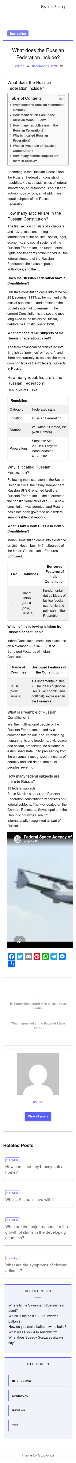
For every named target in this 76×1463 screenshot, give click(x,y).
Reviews (18, 1410)
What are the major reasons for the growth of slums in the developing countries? (36, 1231)
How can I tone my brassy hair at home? (35, 1169)
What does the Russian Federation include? (38, 107)
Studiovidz (46, 1455)
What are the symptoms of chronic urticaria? (36, 1267)
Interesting (18, 33)
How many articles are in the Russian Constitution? (34, 117)
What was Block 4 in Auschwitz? (32, 1332)
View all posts (38, 1116)
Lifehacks (20, 1396)
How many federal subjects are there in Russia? (35, 158)
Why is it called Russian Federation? (30, 138)
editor (19, 66)
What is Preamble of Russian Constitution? (34, 148)
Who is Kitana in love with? (29, 1199)
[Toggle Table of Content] (59, 98)
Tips (15, 1425)
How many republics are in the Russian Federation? (35, 128)
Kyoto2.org (53, 6)
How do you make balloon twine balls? (37, 1326)
